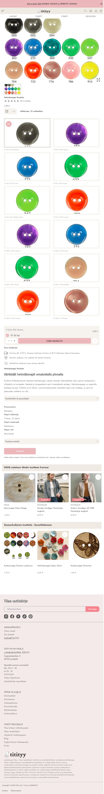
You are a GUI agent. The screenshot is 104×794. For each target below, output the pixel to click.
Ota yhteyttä (9, 634)
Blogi (6, 738)
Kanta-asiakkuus (10, 713)
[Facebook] (12, 616)
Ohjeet (39, 16)
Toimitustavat (9, 699)
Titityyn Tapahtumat (12, 677)
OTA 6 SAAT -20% (34, 4)
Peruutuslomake (10, 706)
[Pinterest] (31, 616)
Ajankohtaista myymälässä (15, 681)
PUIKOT (65, 16)
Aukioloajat (9, 674)
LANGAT (13, 16)
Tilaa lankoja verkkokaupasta (16, 727)
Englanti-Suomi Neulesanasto (16, 742)
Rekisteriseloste (10, 710)
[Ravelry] (18, 616)
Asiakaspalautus (10, 702)
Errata (6, 745)
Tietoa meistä (9, 630)
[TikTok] (24, 616)
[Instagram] (6, 616)
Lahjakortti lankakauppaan (15, 734)
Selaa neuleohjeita (12, 731)
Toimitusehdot (9, 695)
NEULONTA (91, 16)
